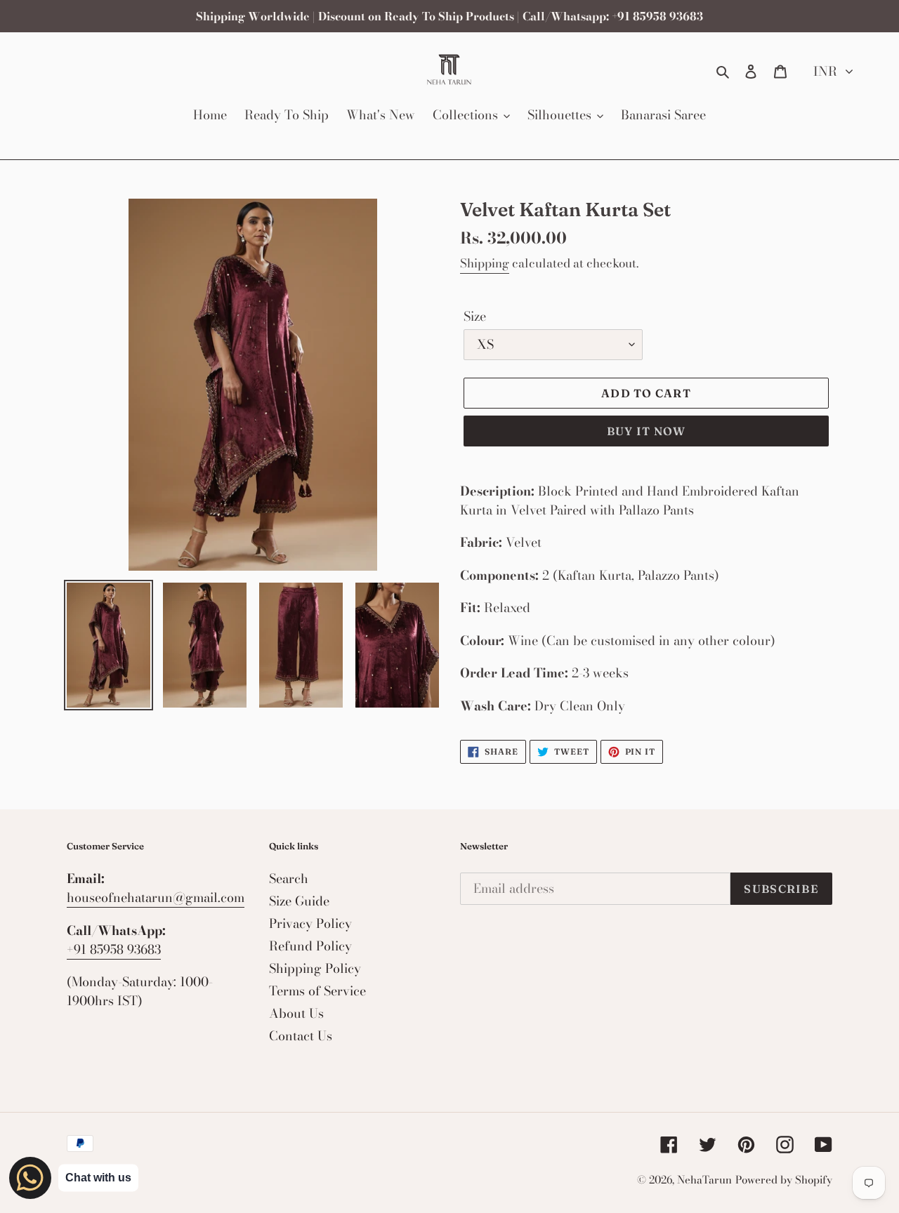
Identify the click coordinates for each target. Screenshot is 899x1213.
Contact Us (300, 1035)
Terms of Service (317, 990)
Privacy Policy (310, 923)
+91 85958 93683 (114, 949)
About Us (296, 1013)
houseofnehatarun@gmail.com (155, 897)
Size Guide (299, 900)
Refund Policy (310, 945)
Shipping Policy (315, 968)
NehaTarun (704, 1180)
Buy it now (646, 431)
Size (475, 316)
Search (288, 878)
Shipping (484, 263)
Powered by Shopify (783, 1180)
